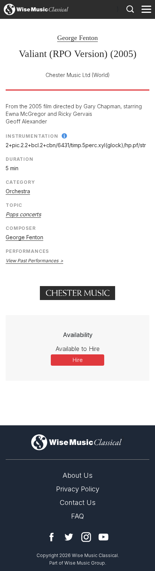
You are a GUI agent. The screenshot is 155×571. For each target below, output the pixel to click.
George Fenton (77, 38)
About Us (77, 475)
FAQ (77, 516)
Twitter (69, 537)
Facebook (51, 537)
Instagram (86, 537)
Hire (78, 359)
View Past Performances (32, 260)
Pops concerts (23, 214)
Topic (14, 205)
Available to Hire (78, 348)
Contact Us (78, 502)
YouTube (103, 537)
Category (20, 182)
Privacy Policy (77, 489)
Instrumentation (32, 136)
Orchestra (18, 191)
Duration (19, 159)
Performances (27, 251)
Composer (21, 228)
